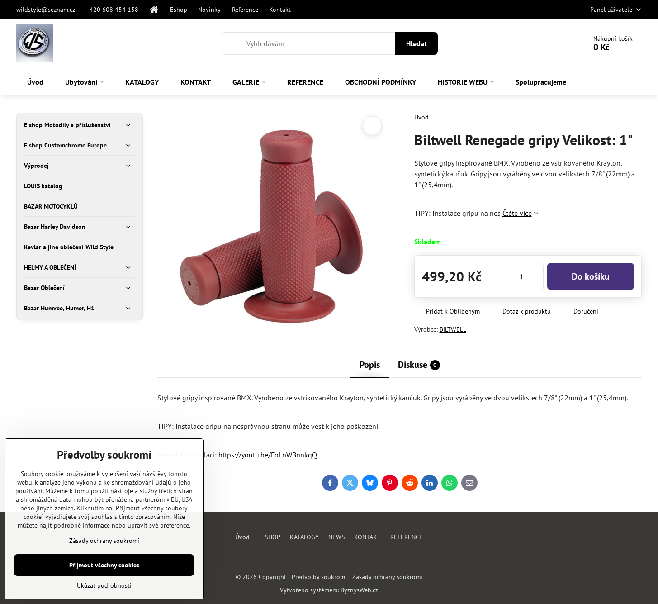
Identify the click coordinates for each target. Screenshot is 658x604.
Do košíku (591, 276)
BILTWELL (453, 329)
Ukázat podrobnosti (104, 585)
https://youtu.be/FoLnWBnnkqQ (267, 454)
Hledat (416, 43)
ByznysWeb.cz (359, 590)
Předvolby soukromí (319, 577)
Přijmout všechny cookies (104, 565)
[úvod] (154, 9)
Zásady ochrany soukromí (387, 577)
